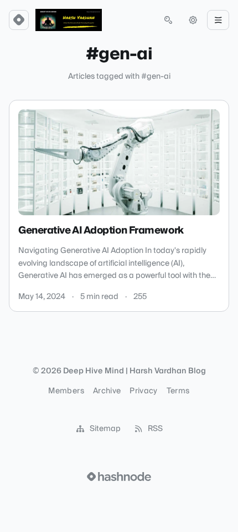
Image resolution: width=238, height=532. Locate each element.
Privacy (143, 391)
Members (66, 391)
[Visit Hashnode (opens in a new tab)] (119, 476)
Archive (107, 391)
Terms (178, 391)
